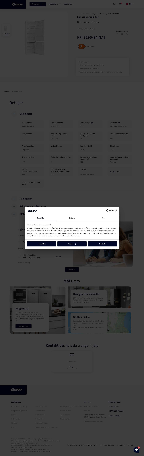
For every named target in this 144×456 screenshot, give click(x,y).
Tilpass (70, 244)
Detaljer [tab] (72, 218)
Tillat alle (102, 244)
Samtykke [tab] (40, 218)
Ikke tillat (41, 244)
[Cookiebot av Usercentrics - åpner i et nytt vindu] (108, 210)
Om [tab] (103, 218)
